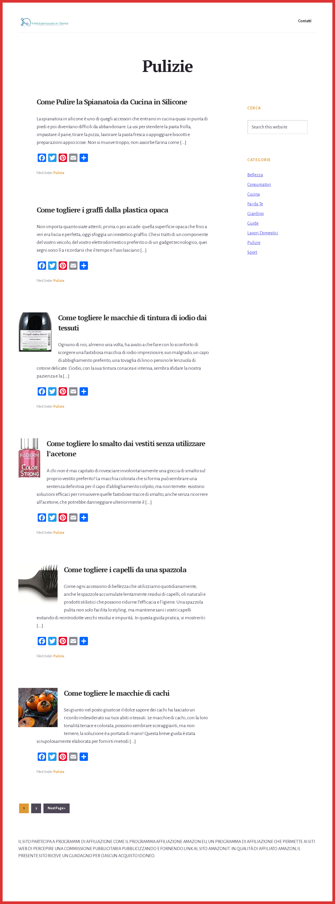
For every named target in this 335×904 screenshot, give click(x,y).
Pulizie (58, 173)
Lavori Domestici (262, 233)
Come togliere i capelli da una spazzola (125, 569)
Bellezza (255, 175)
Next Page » (56, 809)
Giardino (255, 213)
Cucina (253, 194)
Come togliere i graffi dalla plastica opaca (102, 210)
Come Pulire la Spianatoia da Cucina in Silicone (112, 101)
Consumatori (259, 184)
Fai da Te (255, 204)
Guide (253, 223)
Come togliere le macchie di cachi (117, 693)
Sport (252, 252)
